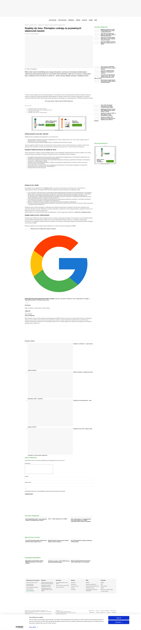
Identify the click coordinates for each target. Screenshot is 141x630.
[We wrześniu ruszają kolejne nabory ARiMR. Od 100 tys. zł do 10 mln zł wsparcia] (31, 559)
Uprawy (78, 20)
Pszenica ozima (74, 586)
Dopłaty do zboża (90, 587)
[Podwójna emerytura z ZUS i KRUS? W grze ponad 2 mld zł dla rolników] (59, 559)
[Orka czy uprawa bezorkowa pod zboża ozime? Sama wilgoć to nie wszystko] (76, 559)
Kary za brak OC (60, 587)
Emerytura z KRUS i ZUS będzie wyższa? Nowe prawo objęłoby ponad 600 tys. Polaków (104, 119)
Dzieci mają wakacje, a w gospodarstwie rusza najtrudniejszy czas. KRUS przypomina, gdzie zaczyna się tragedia (81, 520)
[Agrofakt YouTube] (111, 20)
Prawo (91, 20)
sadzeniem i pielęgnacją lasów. (83, 212)
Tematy (97, 610)
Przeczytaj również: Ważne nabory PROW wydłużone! (59, 101)
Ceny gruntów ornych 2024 (62, 585)
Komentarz (28, 463)
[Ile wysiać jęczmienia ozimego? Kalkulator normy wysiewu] (76, 538)
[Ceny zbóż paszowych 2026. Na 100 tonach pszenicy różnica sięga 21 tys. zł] (30, 538)
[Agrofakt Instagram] (107, 20)
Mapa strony (113, 610)
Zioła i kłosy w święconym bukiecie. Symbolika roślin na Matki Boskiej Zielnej (108, 34)
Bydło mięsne (104, 586)
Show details (32, 627)
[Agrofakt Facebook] (104, 20)
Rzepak (73, 587)
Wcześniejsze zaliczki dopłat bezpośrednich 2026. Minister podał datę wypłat (108, 81)
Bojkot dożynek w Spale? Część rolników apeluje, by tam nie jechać (58, 541)
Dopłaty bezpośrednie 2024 (92, 586)
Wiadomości (91, 610)
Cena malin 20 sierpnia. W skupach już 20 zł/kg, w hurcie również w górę (107, 106)
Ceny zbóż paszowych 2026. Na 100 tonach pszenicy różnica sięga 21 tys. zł (36, 541)
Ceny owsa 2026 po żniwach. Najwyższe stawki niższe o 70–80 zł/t (108, 43)
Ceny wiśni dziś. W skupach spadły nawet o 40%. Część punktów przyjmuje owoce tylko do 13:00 (104, 76)
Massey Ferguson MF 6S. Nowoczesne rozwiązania (47, 583)
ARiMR (87, 582)
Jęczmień (73, 582)
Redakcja (114, 612)
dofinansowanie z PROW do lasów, (37, 300)
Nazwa (27, 476)
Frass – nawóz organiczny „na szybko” (58, 518)
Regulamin (91, 612)
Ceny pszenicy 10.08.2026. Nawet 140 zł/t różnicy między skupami (108, 68)
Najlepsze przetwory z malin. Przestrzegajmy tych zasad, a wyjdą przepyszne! (108, 30)
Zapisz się (27, 311)
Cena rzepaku (29, 589)
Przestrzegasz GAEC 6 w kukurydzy (92, 590)
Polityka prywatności (100, 612)
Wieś (95, 20)
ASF (102, 584)
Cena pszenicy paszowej (32, 587)
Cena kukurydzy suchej (31, 582)
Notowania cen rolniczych (32, 580)
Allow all (119, 618)
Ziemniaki (73, 589)
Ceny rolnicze (62, 20)
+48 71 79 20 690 (61, 612)
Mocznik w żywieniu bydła (107, 589)
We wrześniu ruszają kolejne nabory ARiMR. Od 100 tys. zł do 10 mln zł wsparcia (34, 562)
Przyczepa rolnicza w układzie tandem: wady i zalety (47, 589)
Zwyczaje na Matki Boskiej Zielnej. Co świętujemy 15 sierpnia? (107, 72)
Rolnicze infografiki (104, 610)
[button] (114, 20)
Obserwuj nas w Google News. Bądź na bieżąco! (43, 228)
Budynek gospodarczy (91, 584)
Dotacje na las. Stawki (34, 111)
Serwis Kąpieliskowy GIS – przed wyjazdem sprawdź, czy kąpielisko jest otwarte (36, 519)
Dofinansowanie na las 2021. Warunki (37, 108)
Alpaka (102, 582)
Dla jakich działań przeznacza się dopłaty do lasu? (40, 110)
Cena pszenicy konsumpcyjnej (29, 585)
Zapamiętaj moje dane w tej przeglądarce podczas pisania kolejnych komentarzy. (45, 491)
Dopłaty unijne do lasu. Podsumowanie (38, 112)
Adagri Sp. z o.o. (45, 610)
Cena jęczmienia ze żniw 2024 (62, 583)
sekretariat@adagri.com (61, 613)
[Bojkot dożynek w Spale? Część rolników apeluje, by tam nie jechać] (52, 538)
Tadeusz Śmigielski (34, 33)
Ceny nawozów (30, 590)
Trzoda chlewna (104, 591)
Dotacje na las (48, 188)
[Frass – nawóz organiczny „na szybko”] (49, 517)
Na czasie (58, 580)
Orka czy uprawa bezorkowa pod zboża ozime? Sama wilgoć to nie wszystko (80, 561)
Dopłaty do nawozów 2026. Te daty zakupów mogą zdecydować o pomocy (108, 114)
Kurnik (102, 587)
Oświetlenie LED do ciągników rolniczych (46, 586)
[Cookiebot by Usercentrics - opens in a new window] (19, 627)
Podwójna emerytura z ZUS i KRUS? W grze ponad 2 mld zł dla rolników (59, 561)
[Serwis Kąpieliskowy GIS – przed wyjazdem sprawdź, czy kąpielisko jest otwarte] (36, 517)
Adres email (28, 482)
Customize (118, 622)
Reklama (108, 612)
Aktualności (52, 20)
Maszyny (84, 20)
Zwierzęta (71, 20)
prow (47, 300)
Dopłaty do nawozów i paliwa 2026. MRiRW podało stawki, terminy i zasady (108, 110)
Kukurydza (73, 584)
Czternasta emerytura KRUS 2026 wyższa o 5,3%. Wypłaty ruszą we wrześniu (108, 38)
